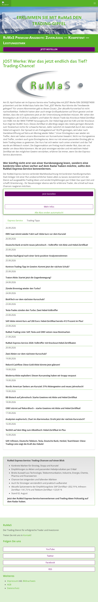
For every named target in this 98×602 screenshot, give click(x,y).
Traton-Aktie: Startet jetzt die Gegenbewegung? (28, 277)
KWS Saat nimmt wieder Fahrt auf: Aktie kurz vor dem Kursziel (36, 234)
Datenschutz (13, 588)
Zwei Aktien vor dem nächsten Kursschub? (26, 353)
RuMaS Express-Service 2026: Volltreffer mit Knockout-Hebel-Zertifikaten (41, 342)
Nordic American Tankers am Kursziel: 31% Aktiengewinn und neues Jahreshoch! (44, 386)
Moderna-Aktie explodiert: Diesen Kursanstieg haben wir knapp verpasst (41, 375)
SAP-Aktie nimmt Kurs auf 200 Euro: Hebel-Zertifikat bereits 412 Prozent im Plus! (44, 321)
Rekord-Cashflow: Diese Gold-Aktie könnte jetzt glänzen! (33, 364)
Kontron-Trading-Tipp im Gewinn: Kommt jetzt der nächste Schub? (37, 266)
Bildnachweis (29, 581)
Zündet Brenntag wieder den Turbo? (23, 288)
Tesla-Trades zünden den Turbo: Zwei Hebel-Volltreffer (32, 310)
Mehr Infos (49, 206)
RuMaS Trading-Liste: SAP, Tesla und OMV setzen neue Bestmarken (38, 332)
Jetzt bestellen (49, 49)
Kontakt (27, 535)
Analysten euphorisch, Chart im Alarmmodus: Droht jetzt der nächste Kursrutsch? (45, 419)
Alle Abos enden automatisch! (49, 212)
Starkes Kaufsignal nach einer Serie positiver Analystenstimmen (36, 255)
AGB (9, 584)
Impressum (12, 581)
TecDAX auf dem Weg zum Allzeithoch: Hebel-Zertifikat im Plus (36, 430)
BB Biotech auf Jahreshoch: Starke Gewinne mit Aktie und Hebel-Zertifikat (41, 397)
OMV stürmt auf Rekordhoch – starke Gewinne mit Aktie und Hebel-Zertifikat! (43, 408)
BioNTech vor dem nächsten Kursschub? (25, 299)
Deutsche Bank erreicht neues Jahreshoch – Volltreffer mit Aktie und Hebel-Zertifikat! (47, 244)
